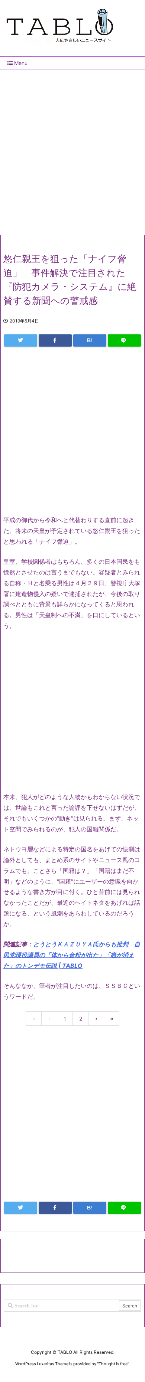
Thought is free (113, 1363)
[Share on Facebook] (55, 340)
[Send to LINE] (124, 340)
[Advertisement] (72, 149)
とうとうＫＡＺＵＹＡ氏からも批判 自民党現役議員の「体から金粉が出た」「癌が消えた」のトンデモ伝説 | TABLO (71, 954)
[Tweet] (20, 340)
